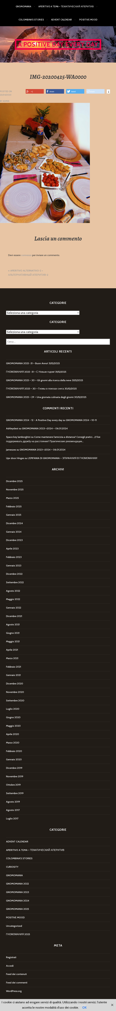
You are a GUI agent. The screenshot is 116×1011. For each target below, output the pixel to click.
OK (84, 1007)
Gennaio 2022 (13, 607)
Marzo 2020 (12, 742)
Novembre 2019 (14, 776)
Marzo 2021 (12, 658)
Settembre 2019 (15, 793)
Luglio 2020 (12, 708)
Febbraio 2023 (14, 557)
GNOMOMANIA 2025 (17, 909)
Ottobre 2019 (13, 784)
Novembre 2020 (15, 692)
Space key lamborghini (18, 437)
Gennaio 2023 (13, 565)
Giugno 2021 (12, 633)
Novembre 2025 (14, 489)
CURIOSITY (12, 866)
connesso (26, 255)
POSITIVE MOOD (88, 19)
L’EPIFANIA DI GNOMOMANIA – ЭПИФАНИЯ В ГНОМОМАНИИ (62, 458)
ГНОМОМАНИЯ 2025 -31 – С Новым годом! (30, 371)
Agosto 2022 (13, 590)
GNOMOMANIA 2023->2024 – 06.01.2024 (45, 428)
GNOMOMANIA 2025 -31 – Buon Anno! (27, 363)
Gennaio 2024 (13, 531)
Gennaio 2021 (13, 675)
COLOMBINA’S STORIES (31, 19)
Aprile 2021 (12, 649)
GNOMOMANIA (23, 6)
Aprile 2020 (12, 734)
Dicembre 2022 (14, 573)
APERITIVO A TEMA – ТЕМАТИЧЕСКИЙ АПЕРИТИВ (66, 6)
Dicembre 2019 (14, 768)
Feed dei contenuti (16, 974)
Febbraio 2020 (14, 751)
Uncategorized (14, 926)
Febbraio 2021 (13, 666)
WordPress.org (14, 991)
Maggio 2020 (13, 725)
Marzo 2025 (12, 498)
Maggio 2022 (13, 599)
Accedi (10, 965)
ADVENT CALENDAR (61, 19)
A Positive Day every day (58, 44)
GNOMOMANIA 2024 (17, 900)
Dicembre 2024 (14, 523)
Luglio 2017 (12, 818)
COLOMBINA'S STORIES (19, 858)
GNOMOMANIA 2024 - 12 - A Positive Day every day (34, 420)
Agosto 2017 (13, 810)
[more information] (108, 92)
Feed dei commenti (16, 982)
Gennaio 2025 (13, 514)
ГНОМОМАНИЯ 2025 (18, 934)
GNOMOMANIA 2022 (17, 883)
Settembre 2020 (15, 700)
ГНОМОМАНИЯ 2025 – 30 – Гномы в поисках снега (35, 388)
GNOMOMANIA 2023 (17, 892)
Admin (6, 101)
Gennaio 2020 (14, 759)
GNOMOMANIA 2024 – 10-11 (81, 420)
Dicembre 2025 (14, 481)
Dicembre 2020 (14, 683)
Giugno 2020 (13, 717)
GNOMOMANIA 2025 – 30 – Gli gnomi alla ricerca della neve (38, 380)
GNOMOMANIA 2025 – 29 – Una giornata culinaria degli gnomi (40, 397)
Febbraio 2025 (13, 506)
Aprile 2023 (12, 548)
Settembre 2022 (15, 582)
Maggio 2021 (13, 641)
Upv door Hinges (15, 458)
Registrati (11, 957)
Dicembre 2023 (14, 540)
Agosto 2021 (13, 624)
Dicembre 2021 (14, 616)
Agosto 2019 (13, 801)
